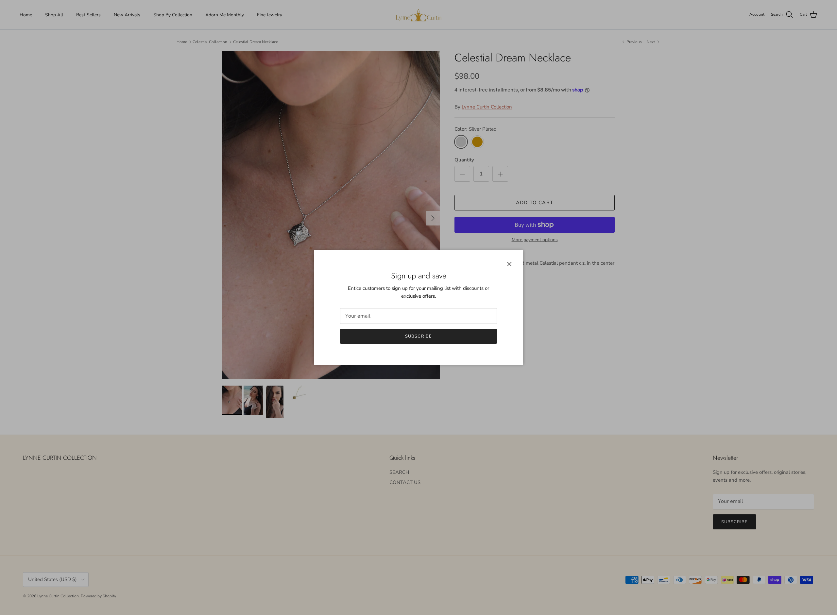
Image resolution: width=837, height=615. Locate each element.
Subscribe (418, 336)
